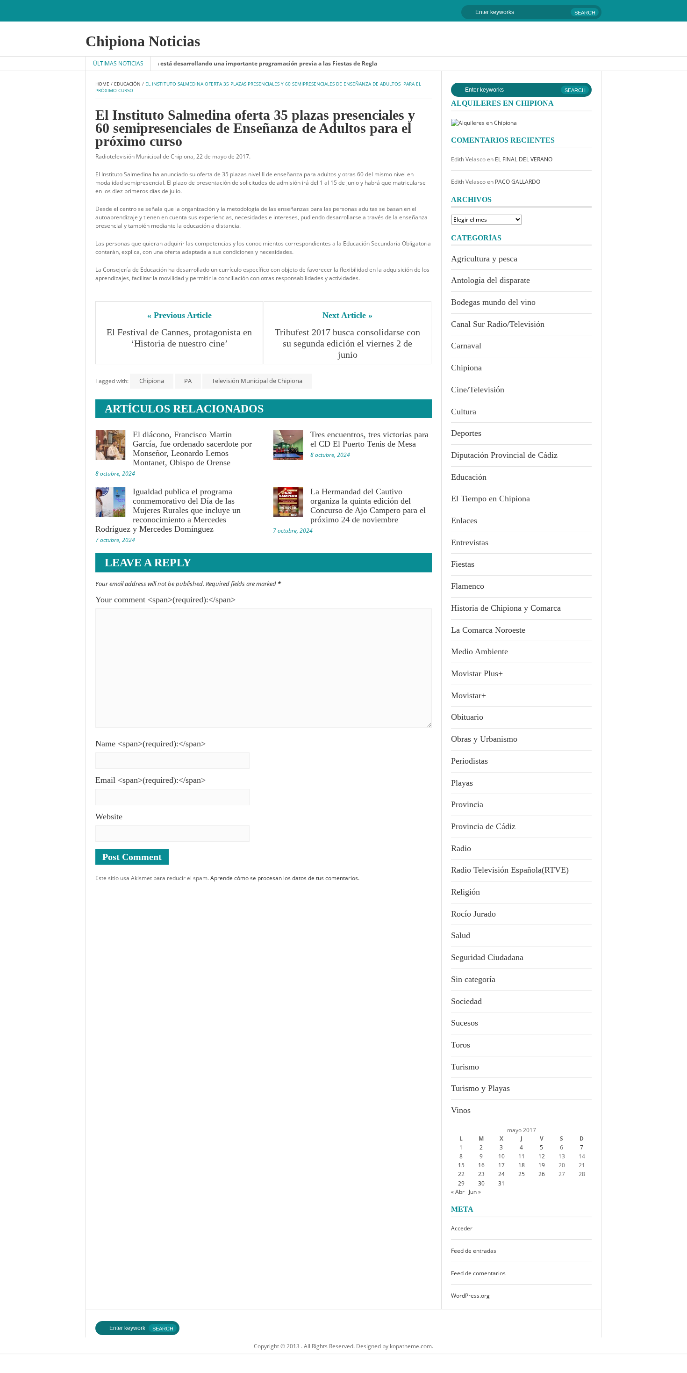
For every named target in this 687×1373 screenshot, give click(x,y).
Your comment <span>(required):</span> (165, 599)
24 (501, 1174)
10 (501, 1156)
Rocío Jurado (473, 913)
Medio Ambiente (479, 651)
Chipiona (151, 380)
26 (541, 1174)
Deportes (466, 433)
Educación (127, 83)
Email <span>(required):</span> (150, 780)
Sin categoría (473, 979)
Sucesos (464, 1022)
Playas (462, 783)
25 (521, 1174)
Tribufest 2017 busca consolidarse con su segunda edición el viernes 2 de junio (348, 343)
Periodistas (469, 761)
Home (102, 83)
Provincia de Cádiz (483, 826)
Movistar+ (468, 695)
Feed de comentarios (478, 1273)
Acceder (461, 1228)
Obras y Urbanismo (484, 739)
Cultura (463, 411)
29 (461, 1183)
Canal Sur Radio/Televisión (497, 324)
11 (521, 1156)
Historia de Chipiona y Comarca (506, 608)
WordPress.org (470, 1296)
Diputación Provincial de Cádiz (504, 455)
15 (461, 1165)
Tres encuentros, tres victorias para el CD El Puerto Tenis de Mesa (369, 439)
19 (541, 1165)
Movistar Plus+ (477, 673)
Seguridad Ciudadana (487, 957)
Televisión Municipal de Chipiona (257, 380)
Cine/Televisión (477, 389)
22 (461, 1174)
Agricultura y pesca (484, 258)
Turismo (465, 1066)
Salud (460, 935)
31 (501, 1183)
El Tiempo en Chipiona (490, 498)
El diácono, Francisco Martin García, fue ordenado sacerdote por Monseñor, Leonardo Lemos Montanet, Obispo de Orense (192, 448)
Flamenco (467, 586)
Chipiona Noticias (143, 41)
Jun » (475, 1192)
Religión (465, 891)
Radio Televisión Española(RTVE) (510, 869)
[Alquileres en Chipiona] (484, 122)
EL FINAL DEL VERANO (523, 159)
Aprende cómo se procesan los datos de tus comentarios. (284, 878)
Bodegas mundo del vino (493, 302)
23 (481, 1174)
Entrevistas (469, 542)
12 (541, 1156)
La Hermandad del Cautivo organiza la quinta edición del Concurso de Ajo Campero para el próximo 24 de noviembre (368, 505)
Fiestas (462, 564)
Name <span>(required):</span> (150, 743)
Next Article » (347, 315)
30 (481, 1183)
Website (108, 816)
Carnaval (466, 345)
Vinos (461, 1110)
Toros (460, 1044)
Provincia (467, 804)
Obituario (467, 717)
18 (521, 1165)
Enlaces (464, 520)
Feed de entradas (473, 1251)
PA (188, 380)
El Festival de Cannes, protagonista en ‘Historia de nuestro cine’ (180, 337)
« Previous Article (179, 315)
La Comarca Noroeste (488, 630)
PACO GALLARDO (517, 182)
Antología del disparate (490, 280)
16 (481, 1165)
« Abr (458, 1192)
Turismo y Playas (480, 1088)
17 (501, 1165)
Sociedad (466, 1001)
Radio (461, 848)
